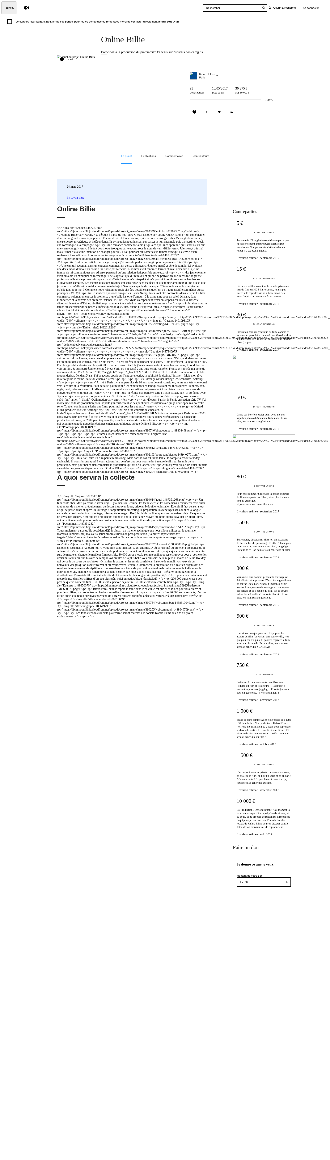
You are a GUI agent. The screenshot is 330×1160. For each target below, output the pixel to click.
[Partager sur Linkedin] (231, 112)
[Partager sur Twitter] (219, 112)
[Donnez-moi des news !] (194, 112)
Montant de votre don (250, 875)
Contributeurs (201, 155)
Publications (148, 155)
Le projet (126, 155)
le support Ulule (169, 21)
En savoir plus (75, 197)
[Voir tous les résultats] (263, 8)
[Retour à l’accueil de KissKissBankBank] (23, 7)
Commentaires (174, 155)
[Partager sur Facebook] (207, 112)
